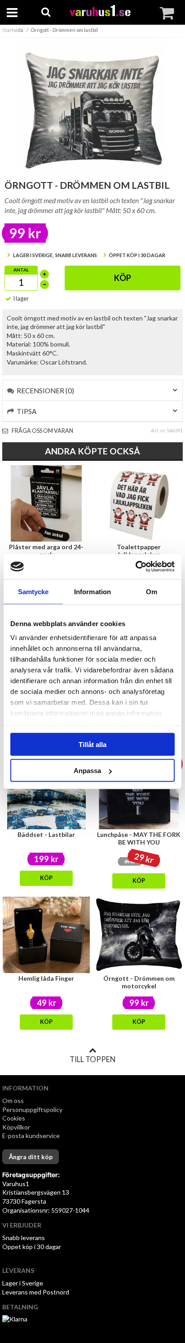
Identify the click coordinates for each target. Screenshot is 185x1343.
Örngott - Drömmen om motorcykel (139, 982)
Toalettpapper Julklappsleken (139, 550)
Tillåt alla (92, 744)
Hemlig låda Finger (46, 978)
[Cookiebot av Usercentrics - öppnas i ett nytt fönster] (135, 567)
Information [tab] (92, 591)
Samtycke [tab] (33, 591)
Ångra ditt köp (31, 1157)
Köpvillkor (16, 1127)
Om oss (13, 1100)
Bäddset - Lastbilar (46, 834)
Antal (21, 269)
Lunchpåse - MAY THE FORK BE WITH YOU (139, 838)
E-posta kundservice (31, 1135)
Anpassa (87, 770)
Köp (122, 278)
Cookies (13, 1118)
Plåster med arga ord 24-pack (46, 550)
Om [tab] (151, 591)
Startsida (12, 30)
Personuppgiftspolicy (32, 1109)
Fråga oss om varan (42, 430)
